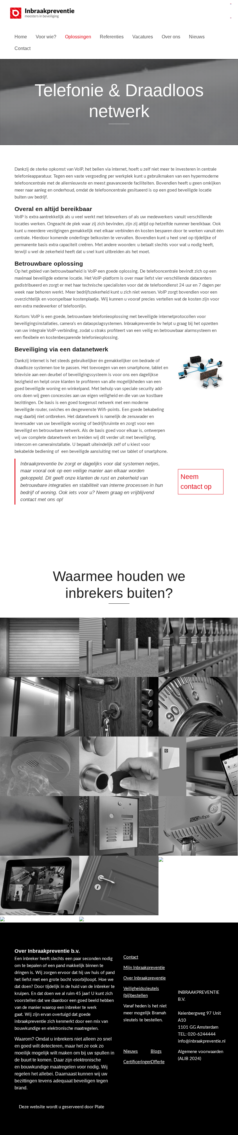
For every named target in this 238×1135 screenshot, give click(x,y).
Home (21, 36)
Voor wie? (46, 36)
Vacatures (142, 36)
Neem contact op (196, 482)
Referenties (112, 36)
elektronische (87, 1059)
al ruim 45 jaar (75, 993)
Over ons (171, 36)
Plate (99, 1107)
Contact (22, 48)
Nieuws (197, 36)
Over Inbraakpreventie (144, 978)
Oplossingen (78, 36)
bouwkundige (35, 1066)
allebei (46, 1073)
